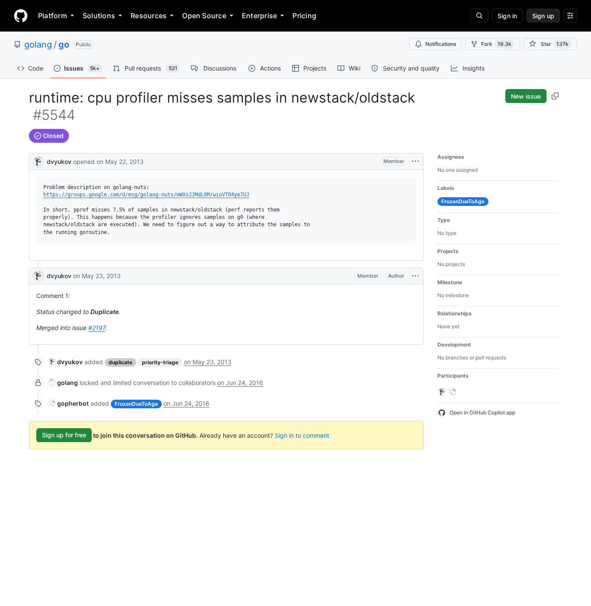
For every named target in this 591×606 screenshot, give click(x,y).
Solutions (99, 15)
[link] (65, 361)
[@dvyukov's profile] (38, 160)
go (63, 44)
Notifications (440, 44)
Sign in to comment (302, 435)
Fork (496, 44)
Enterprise (259, 15)
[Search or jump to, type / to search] (479, 15)
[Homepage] (21, 15)
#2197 (96, 327)
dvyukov (59, 161)
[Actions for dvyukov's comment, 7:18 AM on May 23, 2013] (415, 276)
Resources (149, 15)
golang (38, 44)
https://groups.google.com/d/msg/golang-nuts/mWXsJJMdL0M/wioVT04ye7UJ (146, 195)
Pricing (304, 15)
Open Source (204, 15)
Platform (52, 15)
